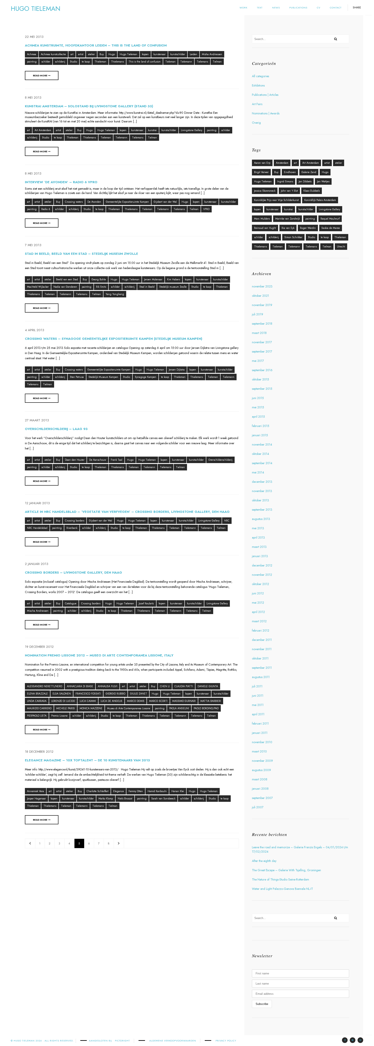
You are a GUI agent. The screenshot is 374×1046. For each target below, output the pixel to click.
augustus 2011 (261, 677)
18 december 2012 (39, 751)
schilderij (60, 62)
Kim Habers (173, 279)
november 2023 (262, 286)
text (260, 7)
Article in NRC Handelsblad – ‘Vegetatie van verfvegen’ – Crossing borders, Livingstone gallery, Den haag (127, 511)
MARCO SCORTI (158, 701)
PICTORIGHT (122, 1040)
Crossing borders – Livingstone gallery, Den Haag (73, 572)
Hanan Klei (177, 791)
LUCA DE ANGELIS (111, 701)
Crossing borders (74, 521)
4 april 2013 (34, 330)
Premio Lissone (59, 716)
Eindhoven (290, 172)
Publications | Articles (265, 95)
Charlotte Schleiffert (97, 791)
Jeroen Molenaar (153, 279)
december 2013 (262, 482)
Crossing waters (74, 202)
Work (243, 7)
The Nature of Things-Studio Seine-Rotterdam (280, 879)
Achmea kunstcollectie (53, 54)
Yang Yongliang (115, 294)
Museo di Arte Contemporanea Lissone (128, 708)
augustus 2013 (261, 519)
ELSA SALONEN (62, 694)
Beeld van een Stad (67, 279)
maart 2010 (259, 751)
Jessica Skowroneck (264, 191)
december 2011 (262, 640)
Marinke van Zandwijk (287, 219)
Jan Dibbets (305, 181)
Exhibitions (258, 85)
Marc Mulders (262, 219)
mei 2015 (258, 407)
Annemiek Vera (35, 791)
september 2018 (262, 323)
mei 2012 (258, 602)
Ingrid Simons (285, 181)
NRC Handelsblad (37, 528)
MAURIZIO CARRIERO (39, 708)
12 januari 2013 (37, 503)
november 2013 (262, 491)
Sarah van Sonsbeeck (163, 799)
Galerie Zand (308, 172)
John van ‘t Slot (289, 191)
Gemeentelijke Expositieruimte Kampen (127, 202)
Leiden (193, 54)
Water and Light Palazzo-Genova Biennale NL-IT (282, 889)
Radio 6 (45, 209)
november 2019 (262, 305)
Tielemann (186, 62)
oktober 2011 (260, 658)
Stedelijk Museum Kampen (103, 377)
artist (80, 54)
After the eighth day (264, 861)
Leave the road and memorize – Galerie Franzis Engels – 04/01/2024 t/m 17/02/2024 (300, 849)
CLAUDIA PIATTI (183, 686)
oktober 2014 (260, 454)
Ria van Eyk (288, 228)
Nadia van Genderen (65, 287)
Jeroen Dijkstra (177, 370)
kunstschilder (177, 54)
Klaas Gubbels (311, 191)
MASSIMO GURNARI (184, 701)
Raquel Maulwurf (330, 219)
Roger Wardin (308, 228)
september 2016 (262, 370)
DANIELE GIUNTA (208, 686)
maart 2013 (259, 547)
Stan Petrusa (77, 377)
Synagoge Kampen (145, 377)
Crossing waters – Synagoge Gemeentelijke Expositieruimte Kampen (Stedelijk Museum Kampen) (113, 338)
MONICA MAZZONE (91, 708)
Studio (73, 62)
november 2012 (262, 575)
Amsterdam (282, 163)
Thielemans (117, 62)
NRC (226, 521)
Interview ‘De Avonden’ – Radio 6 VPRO (61, 182)
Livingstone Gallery (191, 130)
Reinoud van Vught (265, 228)
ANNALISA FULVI (107, 686)
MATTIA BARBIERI (210, 701)
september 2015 (262, 389)
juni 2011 (257, 695)
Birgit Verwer (261, 172)
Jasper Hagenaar (36, 799)
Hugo (111, 54)
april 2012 (258, 612)
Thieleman (100, 62)
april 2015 (258, 416)
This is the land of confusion (145, 62)
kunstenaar (159, 54)
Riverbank (71, 528)
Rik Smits (101, 287)
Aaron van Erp (262, 163)
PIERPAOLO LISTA (37, 716)
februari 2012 (260, 630)
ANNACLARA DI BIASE (80, 686)
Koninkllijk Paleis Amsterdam (320, 200)
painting (32, 62)
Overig (256, 122)
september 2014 (262, 463)
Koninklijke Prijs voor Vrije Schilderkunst (276, 200)
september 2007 (262, 798)
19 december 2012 (39, 646)
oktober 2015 (260, 379)
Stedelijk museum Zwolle (173, 287)
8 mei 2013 (33, 97)
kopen (145, 54)
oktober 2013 (260, 500)
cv (318, 7)
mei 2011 (258, 705)
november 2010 (262, 742)
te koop (86, 62)
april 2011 (258, 714)
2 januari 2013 (36, 564)
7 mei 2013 (33, 245)
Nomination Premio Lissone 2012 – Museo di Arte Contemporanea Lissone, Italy (99, 655)
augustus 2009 (261, 770)
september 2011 (262, 668)
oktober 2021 (260, 296)
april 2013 (258, 537)
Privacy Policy (226, 1040)
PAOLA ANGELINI (179, 708)
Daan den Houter (74, 460)
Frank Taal (116, 460)
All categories (260, 76)
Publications (298, 7)
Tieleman (170, 62)
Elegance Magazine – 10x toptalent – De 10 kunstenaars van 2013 (87, 760)
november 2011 (262, 649)
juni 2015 (258, 398)
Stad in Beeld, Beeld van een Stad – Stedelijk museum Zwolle (81, 253)
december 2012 (262, 565)
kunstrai (152, 130)
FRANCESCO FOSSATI (88, 694)
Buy (102, 54)
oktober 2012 (260, 584)
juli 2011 (257, 686)
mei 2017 (258, 361)
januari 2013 (260, 556)
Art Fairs (257, 104)
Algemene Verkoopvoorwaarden (172, 1040)
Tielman (217, 62)
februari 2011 (260, 723)
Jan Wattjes (323, 181)
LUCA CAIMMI (88, 701)
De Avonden (94, 202)
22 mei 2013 (34, 36)
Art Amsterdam (43, 130)
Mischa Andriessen (37, 611)
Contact (336, 7)
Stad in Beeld (147, 287)
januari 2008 (260, 788)
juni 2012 (258, 593)
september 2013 (262, 509)
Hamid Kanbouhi (157, 791)
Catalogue (70, 603)
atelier (91, 54)
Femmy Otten (136, 791)
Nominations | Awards (265, 113)
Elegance (118, 791)
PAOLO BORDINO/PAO (206, 708)
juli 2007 (257, 807)
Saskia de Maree (330, 228)
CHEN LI (165, 686)
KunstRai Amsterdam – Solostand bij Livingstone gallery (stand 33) (89, 106)
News (276, 7)
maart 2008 (259, 779)
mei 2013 (258, 528)
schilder (45, 62)
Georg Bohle (99, 279)
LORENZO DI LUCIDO (63, 701)
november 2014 (262, 444)
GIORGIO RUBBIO (115, 694)
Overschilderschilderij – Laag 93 (56, 429)
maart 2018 (259, 333)
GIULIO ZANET (138, 694)
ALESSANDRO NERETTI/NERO (44, 686)
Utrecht (341, 247)
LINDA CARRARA (37, 701)
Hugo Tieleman (128, 54)
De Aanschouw (97, 460)
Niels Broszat (125, 799)
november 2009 (262, 761)
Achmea (31, 54)
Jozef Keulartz (146, 603)
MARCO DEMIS (135, 701)
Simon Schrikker (293, 237)
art (72, 54)
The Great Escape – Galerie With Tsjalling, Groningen (286, 870)
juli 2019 (257, 314)
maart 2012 (259, 621)
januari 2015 (260, 435)
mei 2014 (258, 472)
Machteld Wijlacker (38, 287)
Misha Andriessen (212, 54)
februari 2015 (260, 426)
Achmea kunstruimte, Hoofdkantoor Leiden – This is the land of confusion (96, 45)
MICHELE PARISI (65, 708)
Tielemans (202, 62)
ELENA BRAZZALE (37, 694)
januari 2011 (260, 733)
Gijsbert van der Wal (165, 202)
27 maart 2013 (37, 420)
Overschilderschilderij (220, 460)
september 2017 (262, 351)
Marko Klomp (105, 799)
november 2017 (262, 342)
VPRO (206, 209)
